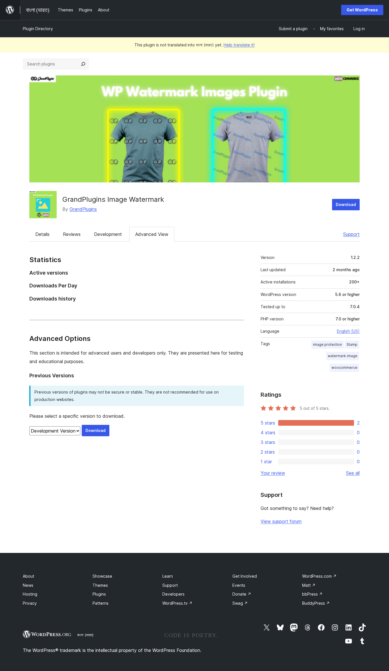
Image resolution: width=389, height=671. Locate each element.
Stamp (352, 344)
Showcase (102, 576)
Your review (273, 473)
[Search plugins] (83, 64)
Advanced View (151, 234)
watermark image (342, 356)
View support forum (281, 521)
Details (42, 234)
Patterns (100, 603)
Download (346, 204)
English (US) (348, 331)
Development (108, 234)
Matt (309, 585)
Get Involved (244, 576)
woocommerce (344, 367)
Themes (100, 585)
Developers (173, 594)
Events (238, 585)
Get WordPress (362, 9)
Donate (241, 594)
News (28, 585)
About (28, 576)
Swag (240, 603)
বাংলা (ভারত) (85, 635)
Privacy (30, 603)
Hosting (30, 594)
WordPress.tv (177, 603)
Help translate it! (239, 44)
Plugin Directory (38, 28)
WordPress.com (319, 576)
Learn (167, 576)
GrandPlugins (83, 209)
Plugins (99, 594)
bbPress (312, 594)
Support (351, 234)
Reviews (72, 234)
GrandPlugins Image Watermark (113, 199)
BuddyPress (316, 603)
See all (353, 473)
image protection (327, 344)
